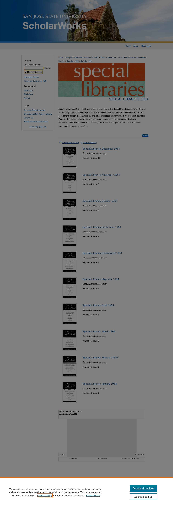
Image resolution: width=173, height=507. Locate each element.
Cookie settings (44, 495)
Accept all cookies (143, 488)
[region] (86, 492)
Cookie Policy (93, 495)
